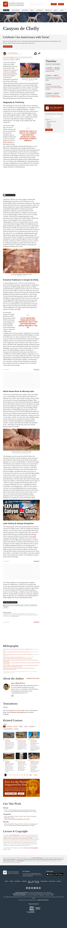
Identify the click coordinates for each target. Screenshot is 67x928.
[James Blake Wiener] (12, 696)
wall (11, 407)
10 (27, 775)
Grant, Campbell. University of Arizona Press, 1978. (17, 658)
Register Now (7, 46)
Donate (21, 793)
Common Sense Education (9, 859)
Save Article (6, 57)
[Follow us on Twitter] (30, 888)
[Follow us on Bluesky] (32, 888)
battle (22, 592)
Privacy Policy (44, 881)
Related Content (19, 605)
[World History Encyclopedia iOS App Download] (50, 874)
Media (31, 10)
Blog (29, 881)
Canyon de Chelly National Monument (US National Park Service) (16, 651)
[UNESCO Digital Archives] (33, 909)
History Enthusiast (51, 121)
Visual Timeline (56, 64)
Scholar (48, 127)
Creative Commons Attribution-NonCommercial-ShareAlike (17, 838)
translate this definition (18, 712)
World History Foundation (21, 892)
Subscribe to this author (33, 678)
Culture (58, 86)
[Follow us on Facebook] (27, 888)
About (55, 10)
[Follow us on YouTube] (40, 888)
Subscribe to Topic (15, 57)
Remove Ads (36, 369)
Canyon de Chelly (50, 71)
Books (26, 605)
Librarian (49, 125)
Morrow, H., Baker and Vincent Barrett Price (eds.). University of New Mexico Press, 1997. (20, 666)
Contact (11, 881)
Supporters (30, 882)
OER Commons (58, 859)
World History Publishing (19, 893)
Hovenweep (32, 534)
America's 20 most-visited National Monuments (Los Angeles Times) (17, 649)
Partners (59, 881)
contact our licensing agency (31, 847)
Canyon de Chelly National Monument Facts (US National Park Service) (18, 654)
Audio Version (6, 59)
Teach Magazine (20, 860)
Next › (31, 775)
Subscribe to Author (26, 57)
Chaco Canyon (7, 142)
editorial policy (15, 616)
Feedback (24, 881)
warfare (5, 540)
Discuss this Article (10, 602)
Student (49, 124)
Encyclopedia (15, 10)
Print (13, 59)
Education (24, 10)
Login (61, 10)
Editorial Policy (35, 881)
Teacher (48, 122)
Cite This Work (33, 605)
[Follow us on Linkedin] (35, 888)
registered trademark (43, 900)
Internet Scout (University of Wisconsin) (26, 859)
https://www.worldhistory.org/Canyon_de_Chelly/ (23, 811)
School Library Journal (8, 860)
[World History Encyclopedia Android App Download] (59, 874)
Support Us (48, 10)
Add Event (48, 64)
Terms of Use (52, 881)
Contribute (39, 10)
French (5, 707)
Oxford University (37, 857)
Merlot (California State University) (45, 859)
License (5, 607)
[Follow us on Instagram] (37, 888)
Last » (35, 775)
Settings (37, 882)
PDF (17, 59)
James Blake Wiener (13, 53)
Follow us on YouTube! (10, 195)
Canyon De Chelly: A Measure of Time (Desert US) (13, 657)
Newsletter (17, 881)
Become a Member (11, 793)
